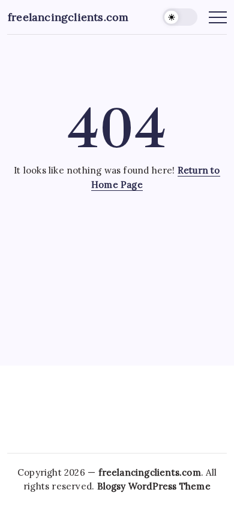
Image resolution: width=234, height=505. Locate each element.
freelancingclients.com (68, 17)
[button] (180, 17)
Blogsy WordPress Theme (154, 486)
